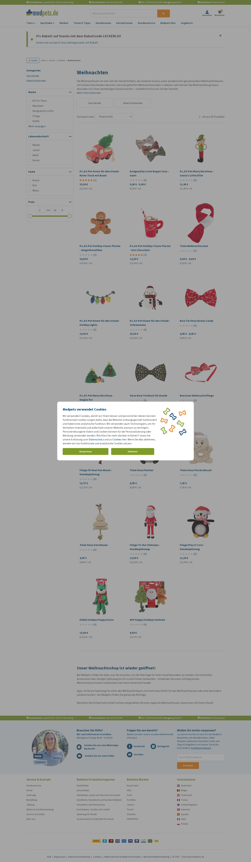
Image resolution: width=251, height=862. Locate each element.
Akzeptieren (85, 451)
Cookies (117, 439)
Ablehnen (133, 451)
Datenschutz (96, 439)
